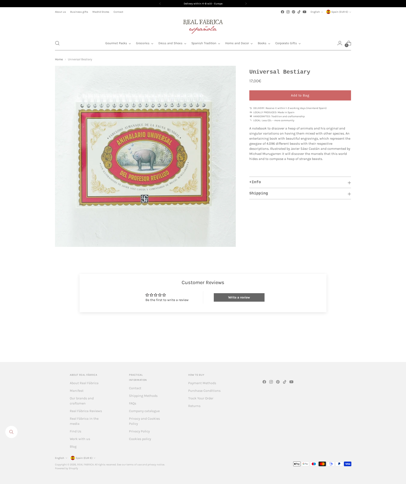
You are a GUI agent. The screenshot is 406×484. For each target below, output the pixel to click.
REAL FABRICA (85, 464)
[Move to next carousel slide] (347, 347)
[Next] (246, 3)
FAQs (132, 403)
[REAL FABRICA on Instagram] (288, 12)
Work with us (80, 439)
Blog (73, 446)
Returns (194, 406)
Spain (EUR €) (339, 11)
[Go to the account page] (340, 43)
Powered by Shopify (66, 468)
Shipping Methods (143, 396)
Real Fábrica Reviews (86, 411)
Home (59, 59)
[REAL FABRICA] (203, 25)
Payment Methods (202, 383)
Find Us (75, 431)
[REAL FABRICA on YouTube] (304, 12)
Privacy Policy (139, 431)
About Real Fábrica (84, 383)
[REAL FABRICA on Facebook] (282, 12)
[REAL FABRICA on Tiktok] (299, 12)
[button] (57, 43)
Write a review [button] (239, 297)
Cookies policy (140, 439)
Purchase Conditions (204, 391)
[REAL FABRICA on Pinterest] (293, 12)
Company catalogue (144, 411)
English (315, 11)
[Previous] (160, 3)
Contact (135, 388)
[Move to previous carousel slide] (337, 347)
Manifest (77, 391)
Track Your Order (200, 398)
